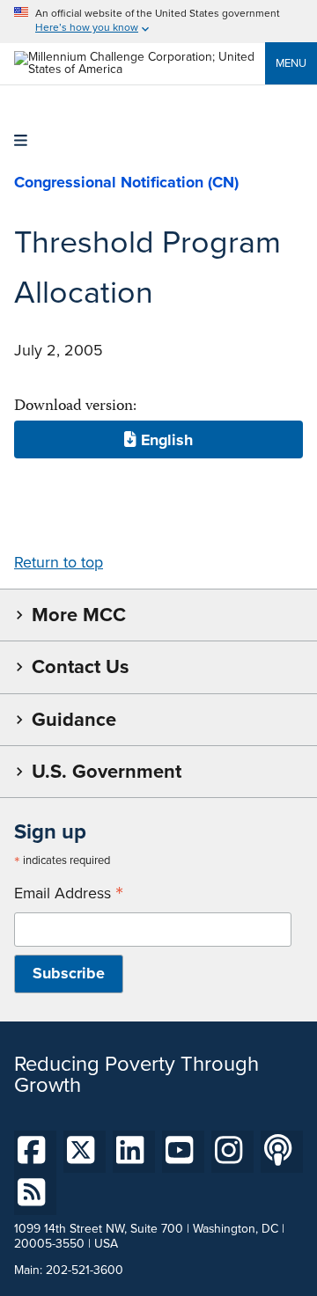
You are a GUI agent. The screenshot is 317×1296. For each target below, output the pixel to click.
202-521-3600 (84, 1270)
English (164, 439)
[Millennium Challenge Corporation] (139, 69)
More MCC (79, 614)
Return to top (58, 562)
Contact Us (80, 666)
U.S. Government (106, 771)
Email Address (68, 893)
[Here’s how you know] (158, 21)
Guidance (74, 719)
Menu (291, 63)
